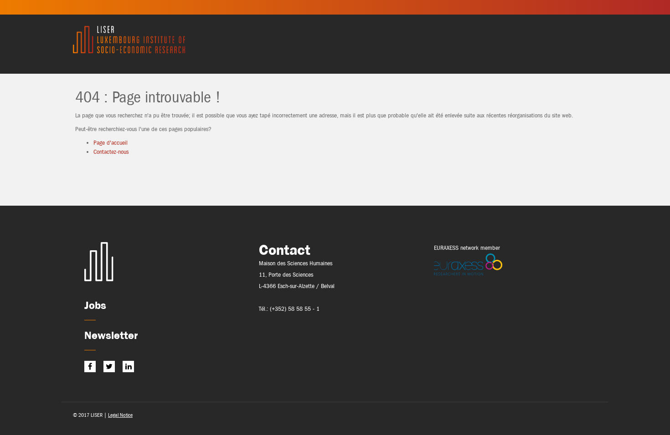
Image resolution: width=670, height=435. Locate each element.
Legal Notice (120, 415)
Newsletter (111, 335)
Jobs (95, 305)
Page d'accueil (110, 143)
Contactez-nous (111, 152)
